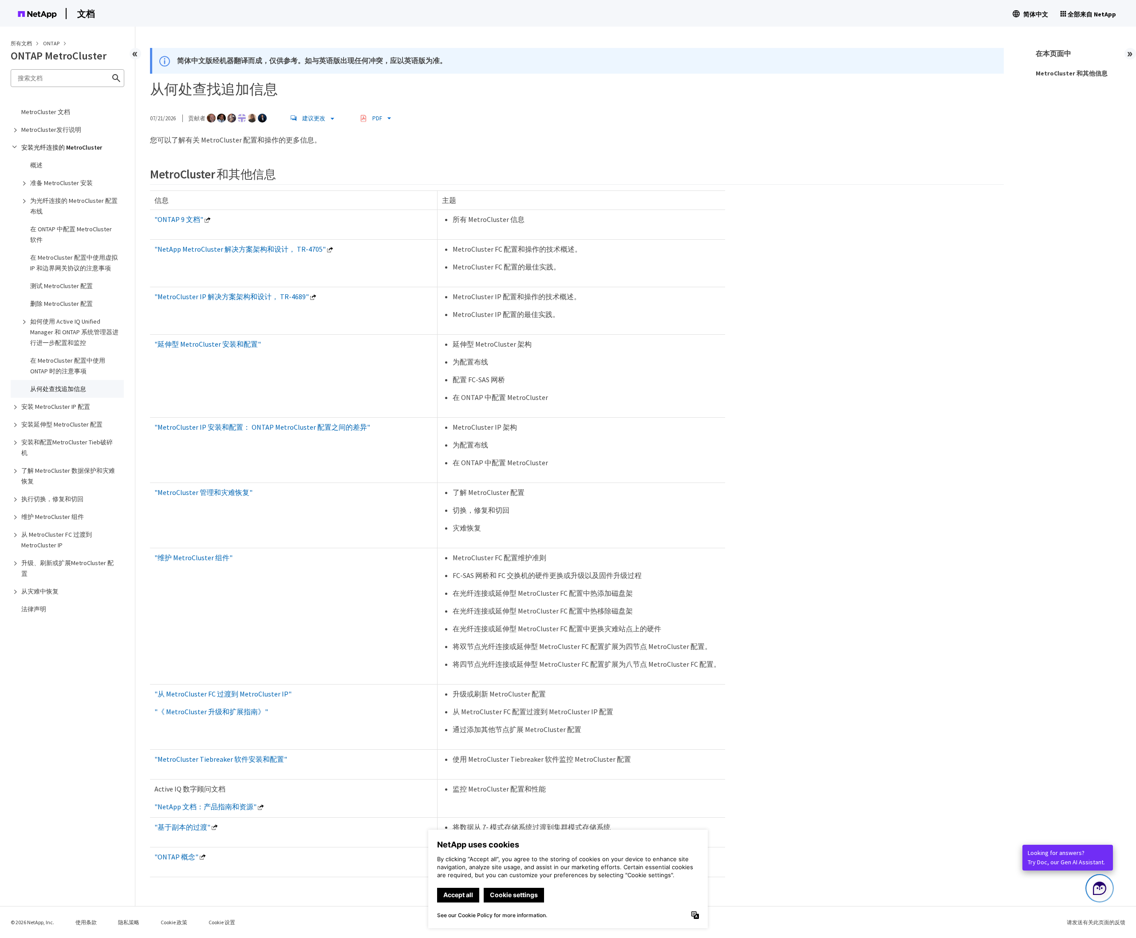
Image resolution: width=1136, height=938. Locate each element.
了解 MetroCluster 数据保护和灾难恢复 (68, 476)
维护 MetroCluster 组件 (52, 517)
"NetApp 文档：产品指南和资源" (205, 806)
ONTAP (51, 43)
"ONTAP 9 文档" (178, 219)
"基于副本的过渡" (182, 827)
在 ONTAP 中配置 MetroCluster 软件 (71, 234)
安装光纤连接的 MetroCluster (61, 147)
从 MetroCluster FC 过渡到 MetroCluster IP (56, 539)
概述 (36, 165)
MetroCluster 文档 (45, 112)
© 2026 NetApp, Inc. (32, 922)
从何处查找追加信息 (58, 389)
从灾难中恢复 (40, 591)
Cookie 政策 (174, 922)
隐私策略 (128, 922)
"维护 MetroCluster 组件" (193, 557)
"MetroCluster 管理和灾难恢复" (203, 492)
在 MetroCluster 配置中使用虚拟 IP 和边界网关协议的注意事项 (74, 262)
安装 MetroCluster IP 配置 (55, 407)
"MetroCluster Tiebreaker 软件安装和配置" (220, 759)
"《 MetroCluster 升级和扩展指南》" (211, 711)
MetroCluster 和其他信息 (1072, 73)
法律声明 (33, 609)
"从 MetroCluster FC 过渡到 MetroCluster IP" (223, 693)
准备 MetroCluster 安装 (61, 183)
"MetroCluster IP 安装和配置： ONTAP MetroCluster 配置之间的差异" (262, 427)
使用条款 (86, 922)
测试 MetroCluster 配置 (61, 286)
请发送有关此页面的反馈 (1096, 922)
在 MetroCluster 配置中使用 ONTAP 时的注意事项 (67, 365)
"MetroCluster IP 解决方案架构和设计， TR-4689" (231, 296)
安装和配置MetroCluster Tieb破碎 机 (67, 447)
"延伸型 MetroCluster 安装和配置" (207, 344)
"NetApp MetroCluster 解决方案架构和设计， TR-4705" (240, 249)
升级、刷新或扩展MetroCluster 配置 (67, 568)
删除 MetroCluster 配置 (61, 304)
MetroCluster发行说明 (51, 130)
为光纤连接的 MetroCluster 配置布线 (74, 206)
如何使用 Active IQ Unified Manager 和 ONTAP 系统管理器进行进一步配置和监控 (74, 332)
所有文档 (21, 43)
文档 (86, 13)
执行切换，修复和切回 (52, 499)
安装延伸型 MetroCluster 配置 (62, 424)
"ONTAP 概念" (176, 856)
